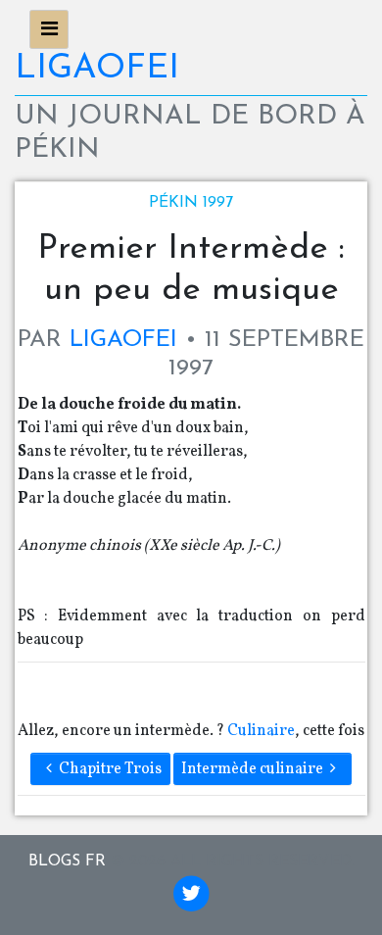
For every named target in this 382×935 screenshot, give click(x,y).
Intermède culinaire (252, 769)
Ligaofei (97, 69)
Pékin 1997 (191, 203)
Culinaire (261, 731)
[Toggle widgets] (49, 29)
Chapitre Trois (110, 769)
